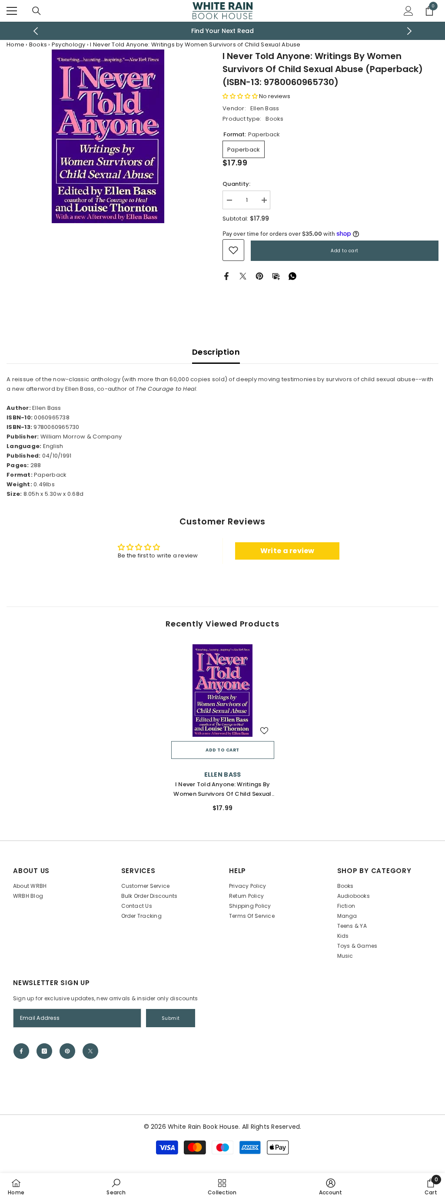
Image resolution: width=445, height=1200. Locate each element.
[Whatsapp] (292, 276)
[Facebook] (226, 276)
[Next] (409, 31)
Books (38, 44)
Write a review (287, 551)
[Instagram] (44, 1051)
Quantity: (236, 184)
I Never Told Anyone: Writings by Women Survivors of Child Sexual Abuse (222, 789)
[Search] (36, 11)
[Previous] (35, 31)
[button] (240, 96)
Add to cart (345, 250)
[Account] (408, 11)
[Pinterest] (259, 276)
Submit (171, 1018)
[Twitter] (243, 276)
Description (216, 351)
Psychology (69, 44)
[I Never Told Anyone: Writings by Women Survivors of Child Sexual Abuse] (222, 690)
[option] (222, 31)
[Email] (276, 276)
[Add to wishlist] (264, 730)
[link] (233, 250)
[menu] (12, 11)
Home (15, 44)
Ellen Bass (264, 108)
